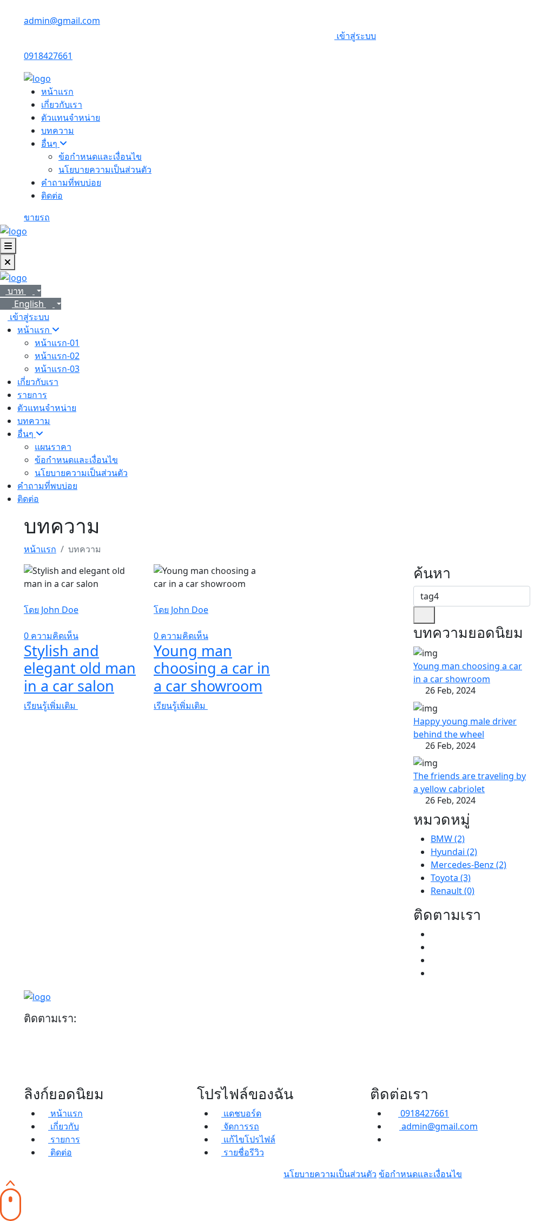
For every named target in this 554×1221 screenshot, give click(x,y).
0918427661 (48, 56)
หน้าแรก (57, 91)
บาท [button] (17, 291)
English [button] (30, 304)
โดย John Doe (51, 610)
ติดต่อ (52, 195)
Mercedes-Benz (468, 865)
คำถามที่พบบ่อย (71, 182)
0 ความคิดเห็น (51, 636)
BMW (448, 839)
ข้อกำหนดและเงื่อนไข (100, 156)
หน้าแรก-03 (57, 369)
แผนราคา (53, 447)
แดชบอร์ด (241, 1113)
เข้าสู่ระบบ (356, 36)
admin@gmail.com (62, 21)
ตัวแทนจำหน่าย (70, 117)
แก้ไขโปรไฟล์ (248, 1139)
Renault (452, 891)
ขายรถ (37, 217)
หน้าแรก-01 (57, 343)
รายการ (32, 395)
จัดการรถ (240, 1126)
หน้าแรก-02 (57, 356)
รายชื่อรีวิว (242, 1152)
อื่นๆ (50, 143)
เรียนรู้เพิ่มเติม (51, 705)
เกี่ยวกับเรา (61, 104)
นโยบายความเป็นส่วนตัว (104, 169)
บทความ (57, 130)
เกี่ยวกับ (64, 1126)
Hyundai (454, 852)
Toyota (451, 878)
